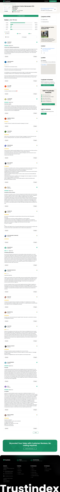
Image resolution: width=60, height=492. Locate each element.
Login (44, 113)
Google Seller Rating (35, 475)
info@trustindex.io (6, 481)
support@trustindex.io (23, 460)
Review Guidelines (35, 473)
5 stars (7, 22)
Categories (46, 1)
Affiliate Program (21, 473)
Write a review (21, 15)
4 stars (7, 24)
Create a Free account (47, 85)
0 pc (30, 33)
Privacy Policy (34, 472)
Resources (20, 470)
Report (35, 56)
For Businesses (53, 1)
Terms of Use (34, 470)
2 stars (7, 27)
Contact (19, 472)
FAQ (32, 477)
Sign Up (33, 469)
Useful (7, 56)
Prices (19, 467)
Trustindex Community (9, 476)
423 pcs (19, 33)
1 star (7, 29)
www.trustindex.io (6, 480)
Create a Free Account (29, 448)
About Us (19, 469)
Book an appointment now (37, 460)
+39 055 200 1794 (45, 50)
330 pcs (8, 33)
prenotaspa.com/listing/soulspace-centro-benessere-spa (48, 49)
